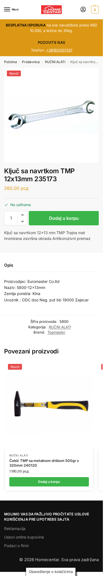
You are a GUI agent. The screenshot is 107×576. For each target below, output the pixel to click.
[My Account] (83, 9)
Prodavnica (31, 62)
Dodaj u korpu (64, 218)
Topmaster (56, 332)
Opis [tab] (8, 265)
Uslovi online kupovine (24, 537)
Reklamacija (15, 528)
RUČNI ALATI (55, 62)
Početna (10, 62)
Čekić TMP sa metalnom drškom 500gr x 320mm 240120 (44, 462)
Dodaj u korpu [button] (49, 482)
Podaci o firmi (16, 545)
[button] (94, 9)
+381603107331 (59, 50)
